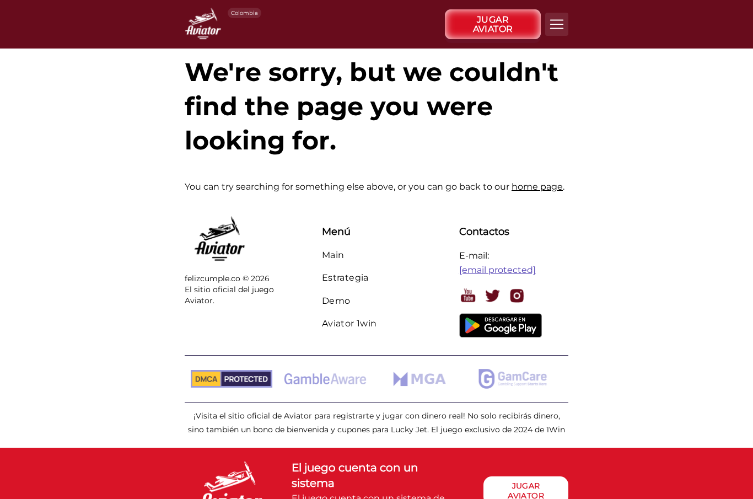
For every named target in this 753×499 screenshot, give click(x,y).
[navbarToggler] (556, 24)
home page (537, 186)
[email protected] (497, 270)
